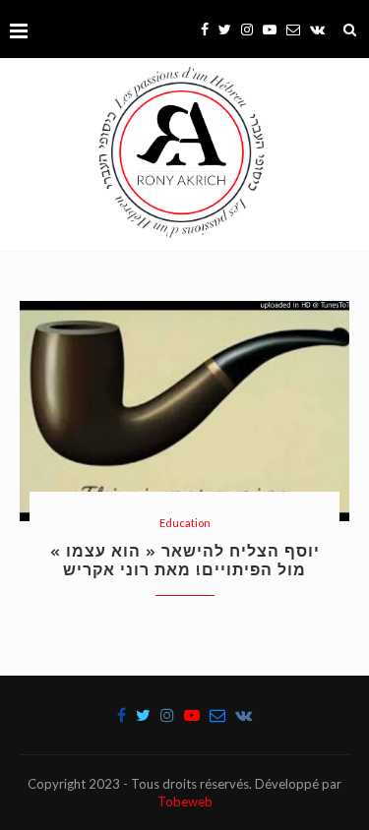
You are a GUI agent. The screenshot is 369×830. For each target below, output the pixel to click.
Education (185, 522)
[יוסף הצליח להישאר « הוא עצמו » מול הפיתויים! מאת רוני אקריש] (184, 410)
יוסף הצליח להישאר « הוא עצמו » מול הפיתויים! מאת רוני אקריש (185, 560)
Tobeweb (185, 801)
